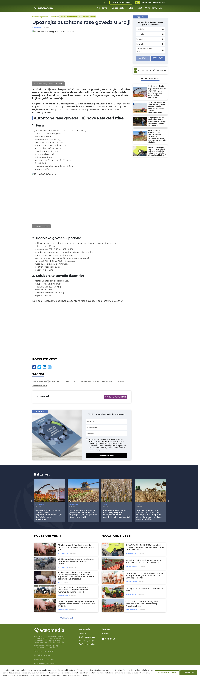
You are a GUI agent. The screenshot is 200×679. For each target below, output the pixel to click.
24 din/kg (140, 39)
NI (143, 70)
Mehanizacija (130, 553)
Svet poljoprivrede (121, 3)
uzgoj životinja (40, 385)
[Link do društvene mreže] (103, 638)
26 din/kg (140, 44)
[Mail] (50, 367)
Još (160, 8)
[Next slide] (168, 501)
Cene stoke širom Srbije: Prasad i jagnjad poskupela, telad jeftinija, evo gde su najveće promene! (144, 575)
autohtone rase (40, 381)
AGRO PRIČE (151, 8)
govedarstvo (85, 381)
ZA (165, 70)
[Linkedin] (44, 367)
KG (161, 70)
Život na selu (118, 8)
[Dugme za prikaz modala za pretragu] (104, 3)
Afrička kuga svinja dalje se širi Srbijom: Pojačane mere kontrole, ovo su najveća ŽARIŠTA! (76, 604)
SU (150, 70)
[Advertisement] (81, 329)
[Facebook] (34, 367)
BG (135, 70)
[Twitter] (39, 367)
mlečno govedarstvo (102, 381)
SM (146, 70)
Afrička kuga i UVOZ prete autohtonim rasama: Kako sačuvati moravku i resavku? (76, 561)
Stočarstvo (54, 17)
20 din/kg (140, 29)
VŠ (154, 70)
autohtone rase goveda (59, 381)
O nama (82, 633)
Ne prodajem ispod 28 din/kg (146, 50)
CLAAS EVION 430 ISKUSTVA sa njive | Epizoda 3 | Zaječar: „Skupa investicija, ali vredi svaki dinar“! (144, 547)
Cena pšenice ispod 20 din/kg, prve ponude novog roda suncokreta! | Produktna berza (141, 604)
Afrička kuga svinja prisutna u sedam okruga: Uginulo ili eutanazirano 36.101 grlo (76, 547)
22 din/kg (140, 34)
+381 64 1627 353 (47, 660)
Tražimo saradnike (87, 644)
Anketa (140, 17)
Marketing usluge (87, 640)
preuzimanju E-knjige (110, 446)
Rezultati (158, 58)
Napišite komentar (115, 397)
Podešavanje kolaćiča (167, 673)
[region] (100, 672)
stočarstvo (119, 381)
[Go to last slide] (31, 501)
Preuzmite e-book (106, 456)
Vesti (140, 8)
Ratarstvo (39, 505)
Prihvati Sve (189, 673)
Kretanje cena (131, 566)
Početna (35, 17)
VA (158, 70)
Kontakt (105, 633)
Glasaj (142, 58)
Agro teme (102, 8)
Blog (131, 8)
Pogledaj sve (66, 618)
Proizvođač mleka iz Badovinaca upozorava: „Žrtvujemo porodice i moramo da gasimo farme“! (73, 590)
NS (139, 70)
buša (74, 381)
